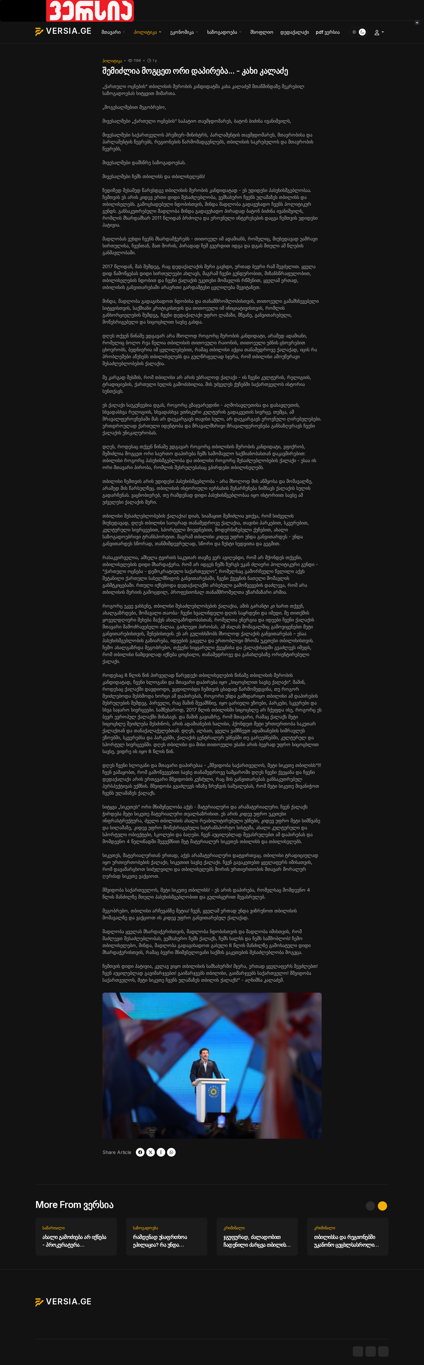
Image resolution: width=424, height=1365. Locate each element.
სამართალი (53, 1227)
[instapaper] (161, 1152)
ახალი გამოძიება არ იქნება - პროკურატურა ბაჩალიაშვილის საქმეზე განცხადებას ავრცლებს (74, 1241)
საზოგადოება (145, 1227)
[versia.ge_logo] (67, 10)
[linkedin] (383, 1351)
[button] (114, 32)
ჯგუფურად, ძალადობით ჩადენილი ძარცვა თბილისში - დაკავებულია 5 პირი (257, 1241)
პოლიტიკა (112, 60)
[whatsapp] (171, 1152)
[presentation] (370, 1206)
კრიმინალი (234, 1227)
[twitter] (150, 1152)
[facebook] (140, 1152)
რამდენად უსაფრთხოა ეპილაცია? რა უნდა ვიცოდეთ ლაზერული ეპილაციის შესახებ (160, 1241)
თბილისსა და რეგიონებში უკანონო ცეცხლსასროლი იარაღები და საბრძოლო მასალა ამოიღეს (344, 1241)
